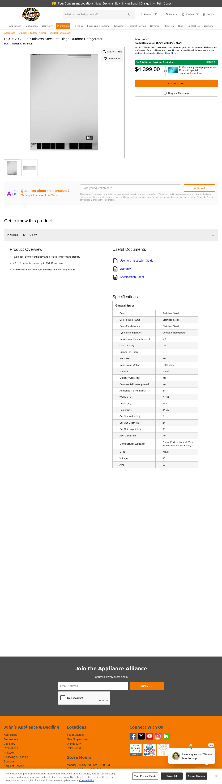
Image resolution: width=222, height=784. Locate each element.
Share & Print (114, 51)
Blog (180, 26)
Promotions (63, 26)
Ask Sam (199, 188)
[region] (111, 776)
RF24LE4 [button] (28, 43)
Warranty (125, 268)
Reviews (154, 26)
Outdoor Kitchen (38, 33)
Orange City (148, 3)
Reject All (171, 776)
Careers (208, 26)
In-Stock (78, 26)
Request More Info (178, 93)
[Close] (216, 776)
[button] (141, 14)
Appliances (15, 26)
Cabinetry (47, 26)
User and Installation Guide (136, 260)
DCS (6, 44)
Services (118, 26)
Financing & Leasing (98, 26)
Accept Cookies (196, 776)
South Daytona (104, 3)
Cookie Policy (86, 780)
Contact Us (193, 26)
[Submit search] (128, 14)
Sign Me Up (147, 685)
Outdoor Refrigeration (60, 33)
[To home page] (31, 14)
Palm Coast (164, 3)
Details (209, 62)
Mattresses (31, 26)
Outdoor (23, 33)
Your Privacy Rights (145, 776)
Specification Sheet (132, 276)
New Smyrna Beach (127, 3)
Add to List (114, 58)
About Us (169, 26)
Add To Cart (176, 83)
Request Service (137, 26)
